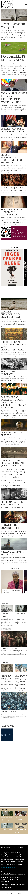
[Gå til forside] (12, 4)
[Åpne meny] (25, 4)
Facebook (4, 867)
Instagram (11, 867)
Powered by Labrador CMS (14, 893)
